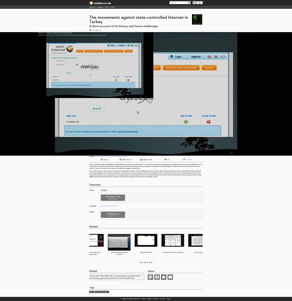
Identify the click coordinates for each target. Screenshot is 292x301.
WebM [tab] (103, 190)
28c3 (91, 292)
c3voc (169, 299)
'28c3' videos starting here (103, 156)
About (144, 299)
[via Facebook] (157, 277)
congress (100, 7)
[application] (146, 94)
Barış (93, 30)
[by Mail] (170, 277)
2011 (107, 7)
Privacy (162, 299)
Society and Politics (102, 292)
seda (99, 30)
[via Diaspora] (163, 277)
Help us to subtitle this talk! (109, 206)
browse (92, 7)
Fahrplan (189, 160)
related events (122, 156)
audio (115, 156)
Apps (149, 299)
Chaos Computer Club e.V (131, 299)
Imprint (155, 299)
